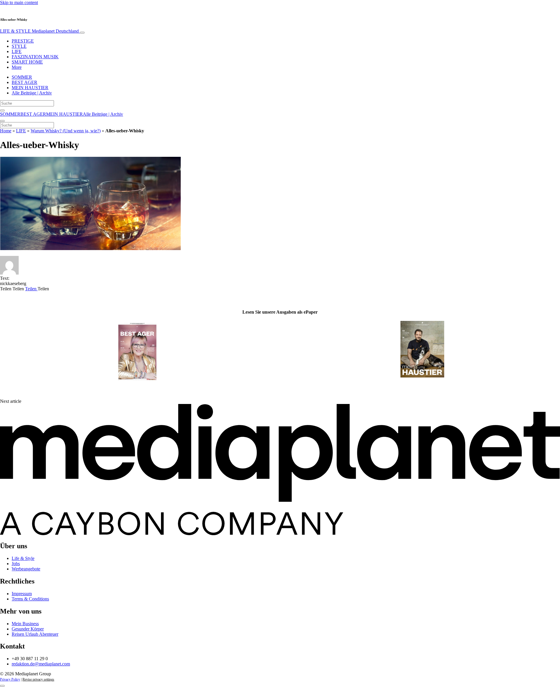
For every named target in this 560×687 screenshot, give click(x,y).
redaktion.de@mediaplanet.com (41, 663)
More (17, 67)
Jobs (16, 563)
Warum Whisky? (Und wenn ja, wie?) (66, 130)
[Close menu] (2, 121)
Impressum (22, 593)
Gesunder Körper (28, 628)
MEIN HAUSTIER (30, 87)
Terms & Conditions (30, 598)
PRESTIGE (23, 40)
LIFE (17, 51)
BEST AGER (24, 82)
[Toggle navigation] (82, 33)
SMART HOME (27, 61)
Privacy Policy (10, 679)
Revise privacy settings (38, 679)
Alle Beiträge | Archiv (32, 92)
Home (5, 130)
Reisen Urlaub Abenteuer (35, 634)
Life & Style (23, 558)
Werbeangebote (26, 568)
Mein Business (25, 623)
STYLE (19, 46)
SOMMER (22, 77)
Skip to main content (19, 2)
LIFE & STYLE (39, 31)
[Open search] (2, 110)
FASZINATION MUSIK (35, 56)
